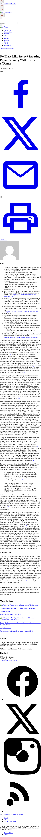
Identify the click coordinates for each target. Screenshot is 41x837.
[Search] (2, 1)
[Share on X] (20, 154)
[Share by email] (20, 195)
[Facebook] (22, 699)
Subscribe (7, 40)
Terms (6, 834)
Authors (6, 38)
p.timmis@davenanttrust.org (8, 660)
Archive (6, 33)
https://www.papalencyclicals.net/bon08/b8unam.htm (22, 312)
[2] (33, 366)
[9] (22, 479)
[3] (24, 372)
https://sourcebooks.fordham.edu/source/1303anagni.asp (20, 337)
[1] (10, 354)
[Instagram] (22, 774)
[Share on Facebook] (20, 112)
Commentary (8, 32)
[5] (22, 413)
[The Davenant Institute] (15, 814)
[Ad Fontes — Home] (4, 814)
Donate (6, 43)
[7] (34, 460)
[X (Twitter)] (22, 736)
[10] (8, 506)
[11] (26, 526)
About (6, 42)
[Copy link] (1, 197)
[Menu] (2, 6)
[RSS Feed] (22, 811)
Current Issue (8, 30)
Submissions (7, 45)
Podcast (6, 35)
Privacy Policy (8, 833)
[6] (37, 446)
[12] (26, 580)
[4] (19, 398)
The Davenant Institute (11, 821)
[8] (19, 469)
